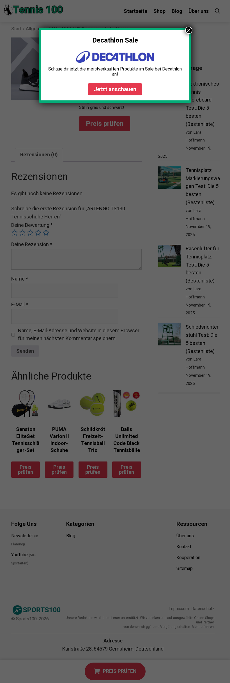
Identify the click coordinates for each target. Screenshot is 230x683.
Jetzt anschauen (115, 89)
